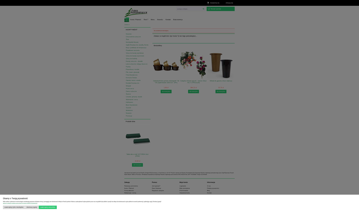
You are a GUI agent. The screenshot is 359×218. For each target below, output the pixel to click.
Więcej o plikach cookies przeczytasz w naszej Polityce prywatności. (20, 203)
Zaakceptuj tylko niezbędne (13, 207)
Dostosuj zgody (32, 207)
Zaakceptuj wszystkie (47, 207)
